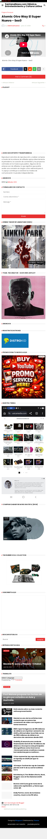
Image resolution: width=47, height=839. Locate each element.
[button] (2, 5)
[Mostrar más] (43, 69)
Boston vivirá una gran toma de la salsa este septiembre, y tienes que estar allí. (28, 786)
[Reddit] (30, 69)
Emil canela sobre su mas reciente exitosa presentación (28, 710)
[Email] (39, 69)
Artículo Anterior (8, 82)
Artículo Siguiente (38, 82)
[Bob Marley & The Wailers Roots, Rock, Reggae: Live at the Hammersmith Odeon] (7, 777)
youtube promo (33, 824)
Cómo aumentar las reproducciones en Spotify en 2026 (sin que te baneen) (29, 758)
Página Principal (7, 12)
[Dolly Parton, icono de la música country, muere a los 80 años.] (7, 795)
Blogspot (19, 820)
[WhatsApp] (34, 69)
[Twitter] (25, 69)
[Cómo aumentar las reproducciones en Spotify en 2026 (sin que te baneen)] (7, 758)
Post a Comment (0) (23, 77)
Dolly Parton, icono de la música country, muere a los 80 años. (27, 794)
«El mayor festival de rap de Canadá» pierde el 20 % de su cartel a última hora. (29, 768)
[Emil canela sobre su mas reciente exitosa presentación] (7, 711)
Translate (18, 680)
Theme (36, 820)
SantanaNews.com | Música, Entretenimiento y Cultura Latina (23, 5)
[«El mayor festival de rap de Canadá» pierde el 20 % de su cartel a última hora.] (7, 768)
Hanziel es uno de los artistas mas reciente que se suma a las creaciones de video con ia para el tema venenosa (28, 721)
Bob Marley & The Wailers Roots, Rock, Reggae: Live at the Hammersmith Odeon (29, 777)
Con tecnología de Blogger (14, 803)
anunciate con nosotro (16, 824)
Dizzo (4, 807)
